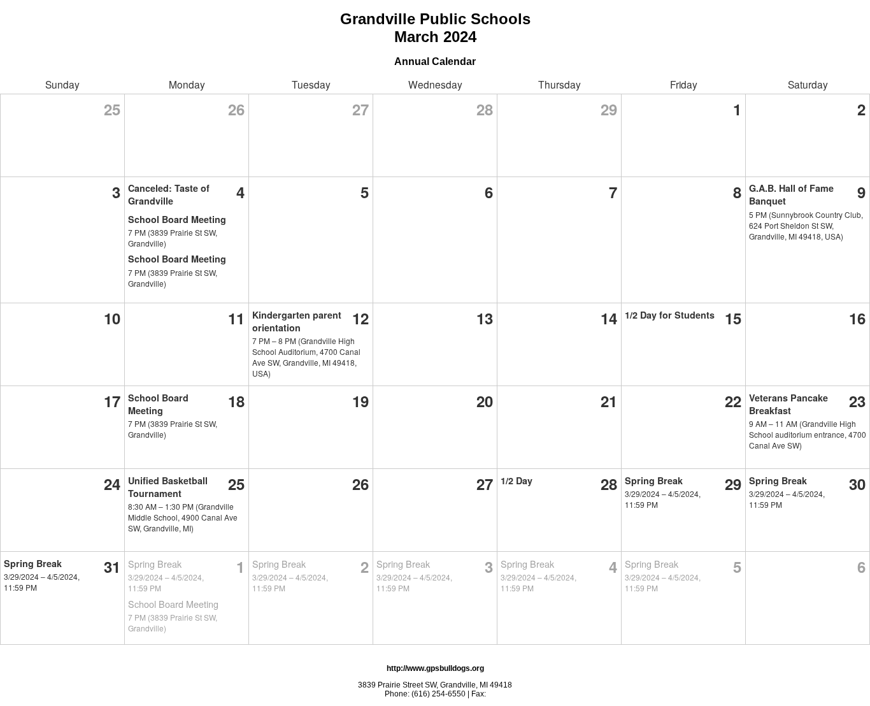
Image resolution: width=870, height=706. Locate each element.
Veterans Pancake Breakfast (788, 404)
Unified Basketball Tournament (168, 487)
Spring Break (654, 480)
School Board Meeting (177, 219)
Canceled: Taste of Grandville (169, 194)
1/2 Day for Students (670, 314)
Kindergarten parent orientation (296, 321)
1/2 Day (516, 480)
